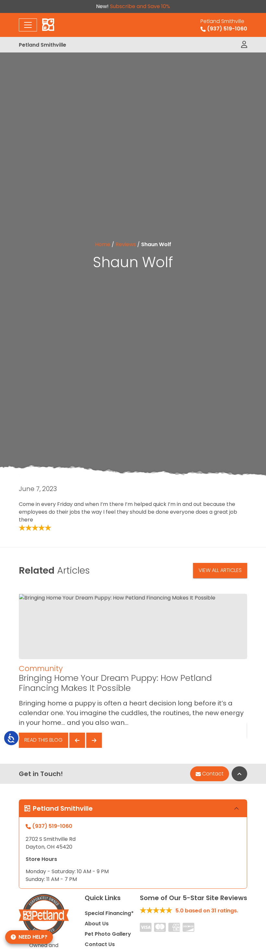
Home (102, 244)
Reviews (125, 244)
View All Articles (220, 570)
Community (41, 668)
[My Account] (244, 44)
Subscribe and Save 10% (140, 6)
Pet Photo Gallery (108, 934)
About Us (97, 923)
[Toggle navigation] (28, 24)
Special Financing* (109, 913)
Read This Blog (43, 740)
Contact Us (100, 944)
